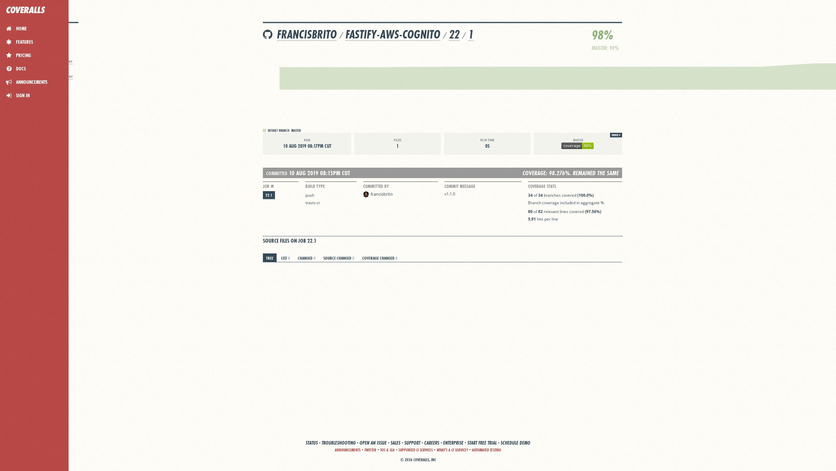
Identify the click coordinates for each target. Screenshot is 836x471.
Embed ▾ (616, 135)
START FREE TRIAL (482, 442)
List (285, 258)
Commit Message (459, 186)
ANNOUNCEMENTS (348, 450)
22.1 (268, 195)
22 (454, 34)
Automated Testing (486, 450)
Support (412, 442)
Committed (276, 173)
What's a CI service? (452, 450)
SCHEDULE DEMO (515, 442)
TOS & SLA (387, 450)
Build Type (315, 186)
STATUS (312, 442)
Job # (268, 186)
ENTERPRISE (453, 442)
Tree (269, 258)
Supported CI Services (415, 450)
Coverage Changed (379, 258)
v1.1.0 (449, 194)
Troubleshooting (339, 442)
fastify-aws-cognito (393, 34)
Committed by (376, 186)
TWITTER (370, 450)
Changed (306, 258)
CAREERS (431, 442)
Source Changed (338, 258)
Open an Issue (373, 442)
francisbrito (307, 34)
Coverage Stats (542, 186)
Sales (395, 442)
